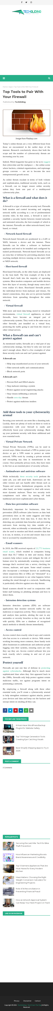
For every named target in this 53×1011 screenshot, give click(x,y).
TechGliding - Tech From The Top (29, 1005)
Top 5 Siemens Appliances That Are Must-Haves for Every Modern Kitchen (32, 868)
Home (5, 87)
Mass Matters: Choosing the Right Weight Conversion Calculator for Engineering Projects (31, 880)
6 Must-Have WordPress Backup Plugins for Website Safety (30, 726)
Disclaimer (27, 1001)
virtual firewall (23, 314)
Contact (38, 1001)
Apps (10, 87)
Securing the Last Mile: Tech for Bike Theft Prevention (32, 844)
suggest (47, 162)
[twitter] (26, 2)
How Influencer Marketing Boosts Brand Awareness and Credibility (31, 855)
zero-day (18, 397)
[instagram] (31, 2)
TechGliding (20, 102)
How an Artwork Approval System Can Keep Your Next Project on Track (33, 901)
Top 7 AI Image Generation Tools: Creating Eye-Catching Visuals (30, 737)
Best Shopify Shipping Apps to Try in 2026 (32, 749)
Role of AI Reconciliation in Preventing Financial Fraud (28, 890)
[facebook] (21, 2)
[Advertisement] (26, 45)
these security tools (29, 476)
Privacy (16, 1001)
